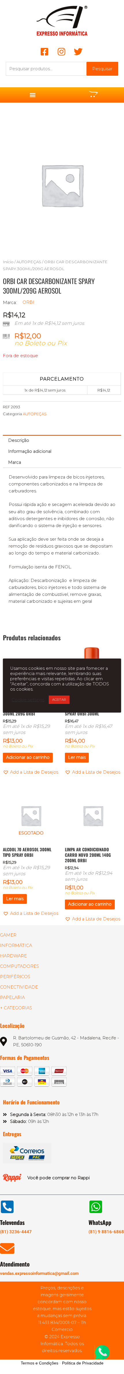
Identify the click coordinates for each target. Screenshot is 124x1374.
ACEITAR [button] (59, 700)
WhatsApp (100, 1222)
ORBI (28, 302)
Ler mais (77, 757)
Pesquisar (102, 68)
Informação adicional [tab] (29, 451)
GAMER (8, 935)
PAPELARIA (12, 997)
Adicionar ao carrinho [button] (28, 757)
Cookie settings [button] (28, 699)
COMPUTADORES (19, 966)
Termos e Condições (39, 1363)
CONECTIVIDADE (19, 987)
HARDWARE (13, 955)
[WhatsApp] (96, 1206)
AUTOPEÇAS (28, 261)
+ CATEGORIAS (16, 1007)
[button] (32, 95)
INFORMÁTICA (16, 945)
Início (8, 261)
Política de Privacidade (83, 1363)
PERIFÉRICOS (15, 976)
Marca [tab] (14, 462)
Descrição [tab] (18, 440)
